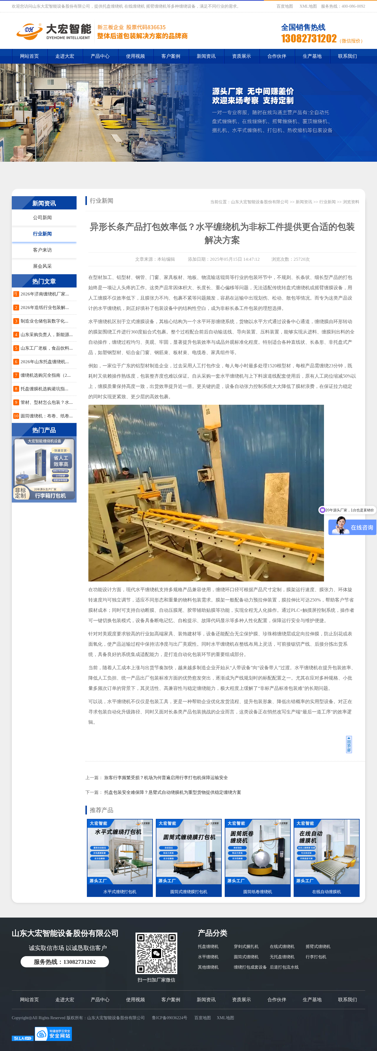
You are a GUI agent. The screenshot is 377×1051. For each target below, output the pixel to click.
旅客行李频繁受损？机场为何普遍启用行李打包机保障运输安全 (166, 777)
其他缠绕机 (208, 967)
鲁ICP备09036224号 (169, 1018)
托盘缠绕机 (208, 946)
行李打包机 (316, 957)
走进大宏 (64, 56)
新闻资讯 (206, 56)
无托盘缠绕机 (282, 957)
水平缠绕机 (208, 957)
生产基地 (312, 56)
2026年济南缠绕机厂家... (45, 294)
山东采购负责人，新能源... (47, 334)
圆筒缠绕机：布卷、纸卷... (47, 416)
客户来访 (42, 249)
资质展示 (241, 56)
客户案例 (170, 56)
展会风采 (42, 266)
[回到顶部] (350, 746)
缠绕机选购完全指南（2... (46, 375)
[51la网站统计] (23, 1039)
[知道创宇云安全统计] (53, 1039)
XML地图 (308, 6)
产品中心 (100, 56)
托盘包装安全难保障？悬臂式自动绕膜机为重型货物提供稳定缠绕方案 (172, 792)
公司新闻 (42, 217)
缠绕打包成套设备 (250, 967)
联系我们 (347, 56)
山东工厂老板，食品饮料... (47, 348)
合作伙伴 (276, 56)
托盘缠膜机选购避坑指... (44, 388)
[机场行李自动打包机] (44, 469)
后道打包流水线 (284, 967)
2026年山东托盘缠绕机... (45, 361)
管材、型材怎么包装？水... (47, 402)
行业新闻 (42, 233)
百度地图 (285, 6)
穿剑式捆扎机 (246, 946)
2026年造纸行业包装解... (45, 307)
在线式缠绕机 (282, 946)
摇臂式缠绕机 (318, 946)
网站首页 (29, 56)
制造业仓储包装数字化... (44, 321)
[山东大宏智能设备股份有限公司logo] (101, 31)
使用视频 (135, 56)
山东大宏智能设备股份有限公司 (260, 202)
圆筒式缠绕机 (246, 957)
